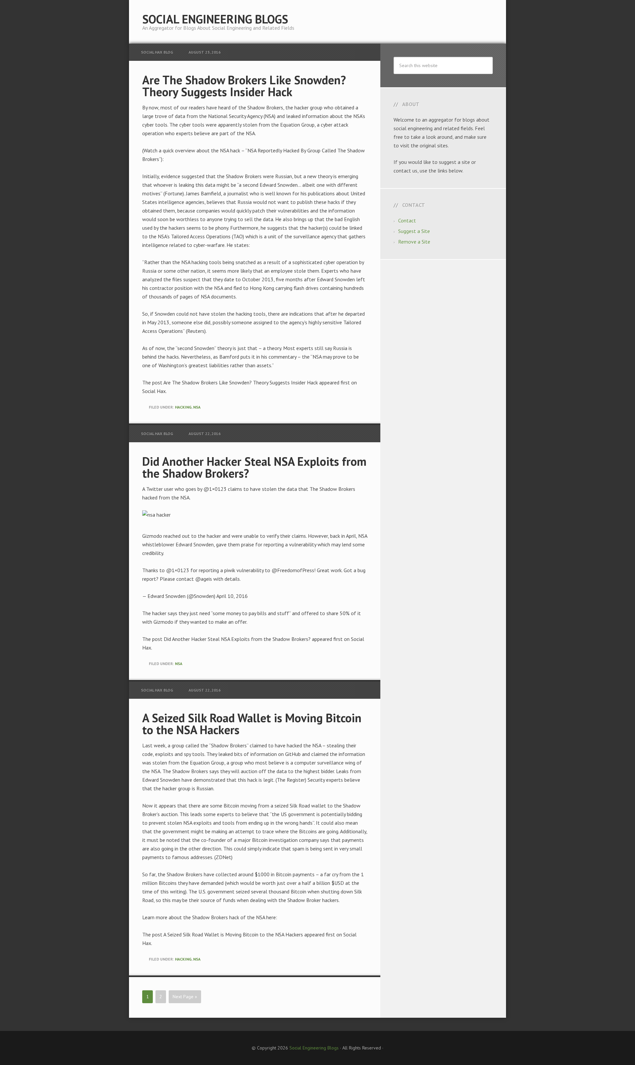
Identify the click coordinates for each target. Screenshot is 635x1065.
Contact (407, 220)
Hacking (183, 407)
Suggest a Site (414, 231)
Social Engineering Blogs (215, 19)
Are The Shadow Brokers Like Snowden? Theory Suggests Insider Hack (244, 85)
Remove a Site (414, 241)
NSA (196, 407)
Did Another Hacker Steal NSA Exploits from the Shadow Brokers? (254, 467)
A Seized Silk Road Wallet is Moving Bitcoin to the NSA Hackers (251, 723)
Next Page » (185, 997)
